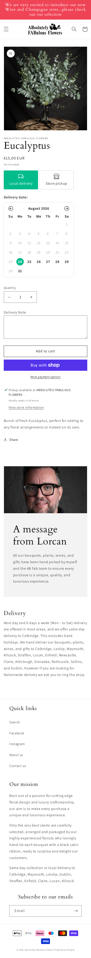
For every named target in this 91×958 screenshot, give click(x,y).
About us (16, 755)
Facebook (16, 733)
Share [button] (13, 439)
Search (14, 722)
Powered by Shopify (64, 949)
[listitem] (21, 179)
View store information (26, 407)
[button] (6, 29)
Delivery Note (15, 312)
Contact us (17, 766)
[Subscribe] (76, 911)
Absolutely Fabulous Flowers (39, 949)
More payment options (46, 377)
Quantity (10, 288)
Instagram (17, 744)
